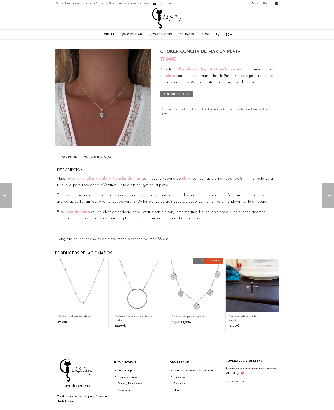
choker (229, 109)
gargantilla (259, 109)
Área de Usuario (262, 3)
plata (164, 114)
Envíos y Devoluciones (130, 383)
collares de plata (198, 109)
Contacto (187, 34)
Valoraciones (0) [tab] (97, 157)
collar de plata (246, 109)
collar (235, 109)
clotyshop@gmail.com (169, 3)
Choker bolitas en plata (74, 316)
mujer (268, 109)
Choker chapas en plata (188, 316)
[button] (143, 57)
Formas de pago (127, 377)
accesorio (221, 109)
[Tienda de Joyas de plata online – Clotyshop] (167, 18)
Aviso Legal (124, 390)
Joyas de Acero (161, 34)
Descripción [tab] (67, 157)
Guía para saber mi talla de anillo (193, 370)
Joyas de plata (132, 34)
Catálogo (179, 377)
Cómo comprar (126, 370)
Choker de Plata (181, 109)
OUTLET (109, 34)
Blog (205, 34)
